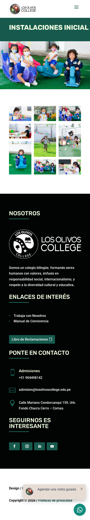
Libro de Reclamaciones (30, 339)
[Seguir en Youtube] (52, 446)
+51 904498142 (30, 378)
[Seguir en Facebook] (14, 446)
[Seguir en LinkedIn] (39, 446)
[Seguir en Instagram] (27, 446)
